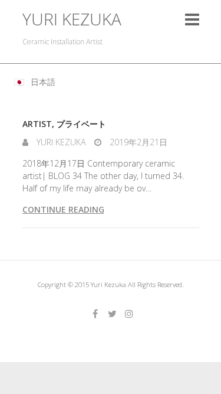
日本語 (43, 81)
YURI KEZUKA (71, 19)
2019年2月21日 (137, 142)
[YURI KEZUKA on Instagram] (129, 314)
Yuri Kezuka (59, 142)
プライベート (81, 123)
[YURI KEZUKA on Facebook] (95, 314)
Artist (37, 123)
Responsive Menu (192, 19)
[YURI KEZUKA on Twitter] (112, 314)
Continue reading (63, 209)
